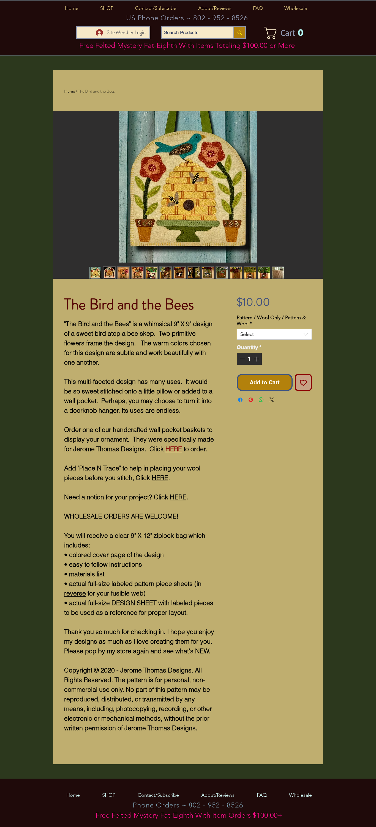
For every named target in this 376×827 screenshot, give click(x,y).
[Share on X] (271, 399)
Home (69, 91)
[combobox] (274, 334)
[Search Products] (239, 32)
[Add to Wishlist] (303, 382)
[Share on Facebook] (240, 399)
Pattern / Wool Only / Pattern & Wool (271, 321)
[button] (106, 8)
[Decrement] (242, 359)
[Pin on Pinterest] (250, 399)
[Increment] (256, 359)
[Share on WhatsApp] (261, 399)
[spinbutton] (249, 359)
